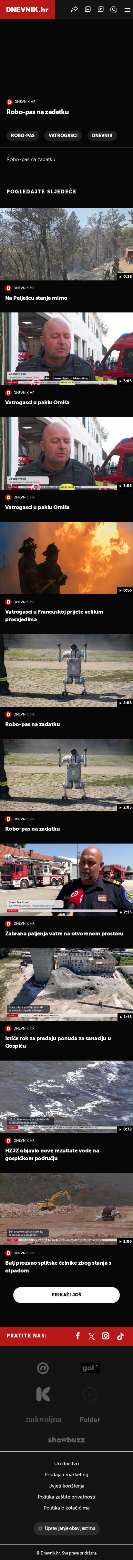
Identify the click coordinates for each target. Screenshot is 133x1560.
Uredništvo (66, 1463)
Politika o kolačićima (67, 1508)
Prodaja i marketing (66, 1474)
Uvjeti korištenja (66, 1486)
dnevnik (102, 136)
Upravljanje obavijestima (70, 1528)
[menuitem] (113, 9)
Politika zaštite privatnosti (66, 1497)
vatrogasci (63, 136)
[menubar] (113, 9)
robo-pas (23, 136)
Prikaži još (66, 1295)
